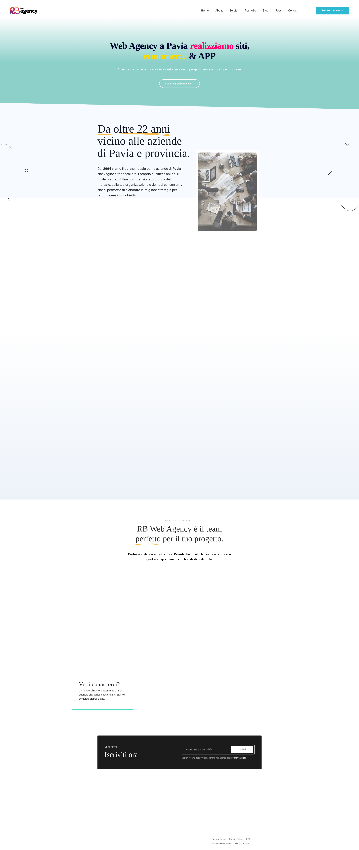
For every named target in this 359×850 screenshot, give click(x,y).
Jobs (278, 10)
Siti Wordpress (165, 817)
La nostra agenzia (199, 806)
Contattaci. (240, 758)
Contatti (293, 10)
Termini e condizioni (221, 843)
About (219, 10)
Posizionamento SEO (168, 823)
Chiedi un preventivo (332, 10)
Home (205, 10)
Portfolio (250, 10)
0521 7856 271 (232, 820)
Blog (266, 10)
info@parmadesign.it (235, 815)
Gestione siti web (166, 834)
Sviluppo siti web (166, 806)
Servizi (234, 10)
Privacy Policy (219, 839)
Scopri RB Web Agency (178, 83)
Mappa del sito (242, 843)
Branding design (166, 840)
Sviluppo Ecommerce (168, 812)
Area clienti (196, 817)
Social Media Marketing (169, 829)
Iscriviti (242, 749)
